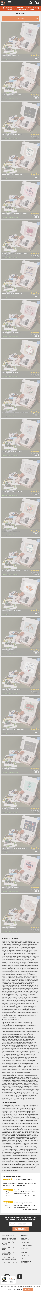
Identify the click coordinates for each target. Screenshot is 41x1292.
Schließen (38, 8)
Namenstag (25, 1242)
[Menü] (15, 1277)
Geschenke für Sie (9, 1239)
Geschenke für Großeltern (8, 1253)
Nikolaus (24, 1249)
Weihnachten (26, 1245)
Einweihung (25, 1255)
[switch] (11, 1282)
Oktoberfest (26, 1262)
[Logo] (3, 2)
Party (23, 1259)
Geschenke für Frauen (8, 1243)
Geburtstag (26, 1239)
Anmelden (20, 1228)
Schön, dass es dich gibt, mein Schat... (27, 1196)
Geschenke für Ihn (9, 1262)
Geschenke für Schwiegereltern (9, 1258)
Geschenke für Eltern (8, 1248)
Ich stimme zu (28, 1289)
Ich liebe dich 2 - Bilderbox (30, 1209)
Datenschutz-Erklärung (15, 1289)
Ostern (24, 1252)
